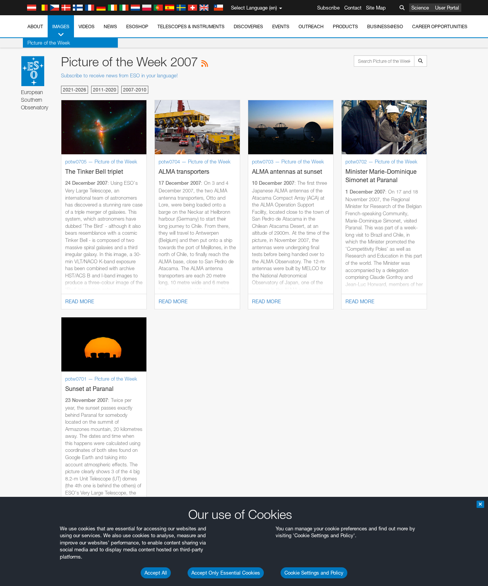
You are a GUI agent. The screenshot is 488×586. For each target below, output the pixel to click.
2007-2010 (134, 90)
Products (345, 26)
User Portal (447, 8)
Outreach (311, 26)
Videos (87, 26)
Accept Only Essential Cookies (225, 573)
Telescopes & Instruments (191, 26)
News (110, 26)
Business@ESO (385, 26)
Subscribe (328, 8)
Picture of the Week (48, 43)
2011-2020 (104, 90)
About (35, 26)
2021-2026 (74, 90)
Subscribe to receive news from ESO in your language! (119, 75)
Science (420, 8)
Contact (352, 8)
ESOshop (137, 26)
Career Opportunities (439, 26)
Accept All (155, 573)
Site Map (376, 8)
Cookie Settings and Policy (314, 573)
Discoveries (248, 26)
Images (60, 26)
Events (280, 26)
